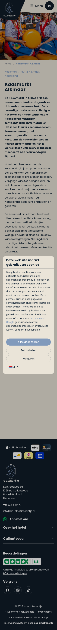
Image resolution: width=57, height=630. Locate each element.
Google (10, 322)
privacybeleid (37, 318)
